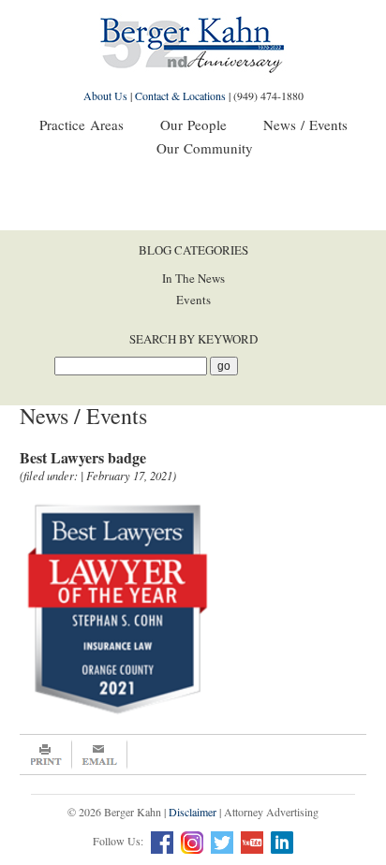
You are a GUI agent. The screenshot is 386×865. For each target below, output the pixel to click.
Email (99, 755)
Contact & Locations (180, 95)
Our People (193, 124)
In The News (193, 278)
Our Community (204, 148)
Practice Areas (81, 124)
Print (46, 755)
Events (193, 299)
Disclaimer (192, 811)
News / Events (305, 124)
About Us (105, 95)
